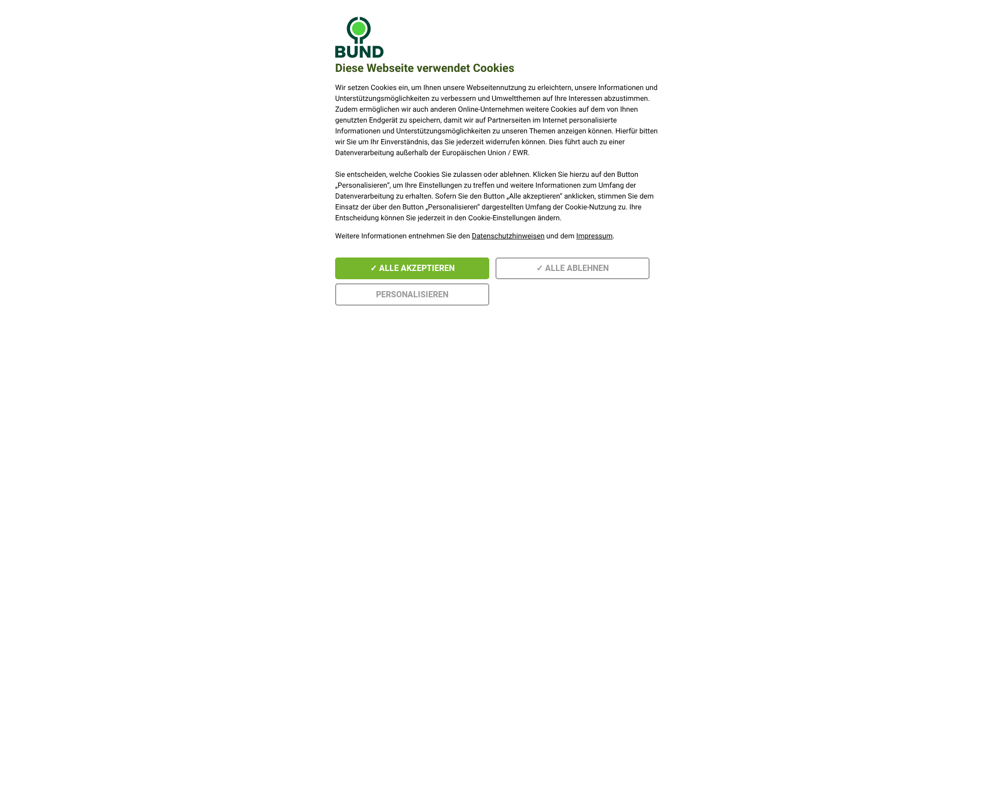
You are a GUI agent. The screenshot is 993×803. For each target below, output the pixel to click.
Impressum (594, 236)
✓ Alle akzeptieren (412, 268)
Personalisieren (412, 294)
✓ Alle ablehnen (572, 268)
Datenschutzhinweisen (508, 236)
